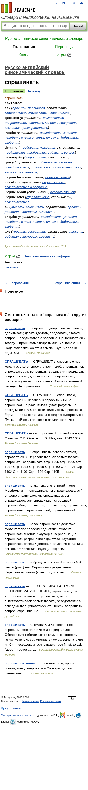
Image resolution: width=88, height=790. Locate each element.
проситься (36, 108)
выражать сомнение (21, 172)
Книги (24, 55)
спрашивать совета (21, 663)
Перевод (33, 91)
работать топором (21, 212)
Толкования (24, 47)
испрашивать (59, 113)
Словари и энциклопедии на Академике (40, 17)
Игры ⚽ (64, 55)
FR (81, 3)
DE (64, 3)
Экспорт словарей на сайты (17, 715)
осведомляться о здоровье (26, 187)
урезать (17, 207)
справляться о (46, 137)
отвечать (11, 267)
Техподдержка (30, 701)
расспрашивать (35, 128)
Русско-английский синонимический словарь (44, 38)
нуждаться (48, 147)
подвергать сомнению (56, 162)
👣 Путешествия (11, 708)
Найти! (78, 26)
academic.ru (18, 7)
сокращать (35, 207)
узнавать (69, 132)
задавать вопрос (42, 123)
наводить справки (19, 137)
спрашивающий (67, 283)
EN (55, 3)
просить (19, 108)
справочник (20, 283)
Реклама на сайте (50, 701)
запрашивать (16, 113)
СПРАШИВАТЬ (16, 361)
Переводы (64, 47)
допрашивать (16, 123)
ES (73, 3)
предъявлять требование (25, 152)
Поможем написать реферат (47, 256)
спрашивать (15, 328)
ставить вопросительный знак (56, 167)
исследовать (50, 132)
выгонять (46, 212)
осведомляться (17, 167)
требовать (37, 113)
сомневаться (53, 118)
